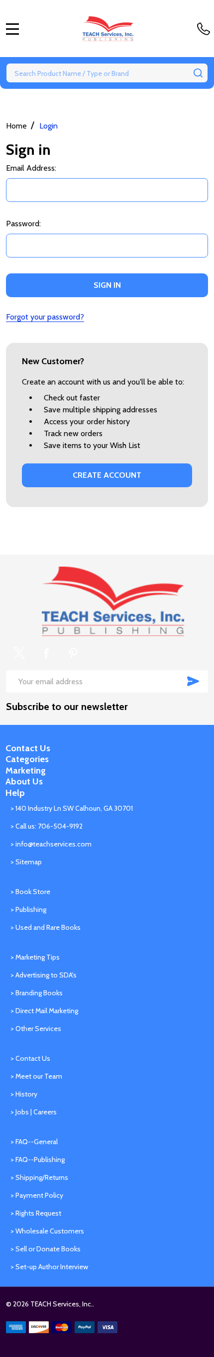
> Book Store (30, 891)
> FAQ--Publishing (37, 1159)
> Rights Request (35, 1213)
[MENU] (12, 28)
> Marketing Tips (35, 957)
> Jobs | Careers (33, 1111)
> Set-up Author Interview (49, 1266)
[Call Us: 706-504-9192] (205, 28)
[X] (19, 653)
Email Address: (31, 168)
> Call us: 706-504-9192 (46, 826)
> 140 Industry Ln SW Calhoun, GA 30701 (71, 808)
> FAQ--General (34, 1141)
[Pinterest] (73, 653)
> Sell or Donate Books (45, 1248)
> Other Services (35, 1028)
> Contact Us (30, 1058)
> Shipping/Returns (39, 1177)
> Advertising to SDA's (43, 974)
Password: (23, 223)
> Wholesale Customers (47, 1231)
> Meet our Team (36, 1076)
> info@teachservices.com (51, 844)
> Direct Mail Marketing (44, 1010)
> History (23, 1094)
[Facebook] (46, 653)
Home (16, 125)
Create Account (107, 475)
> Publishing (28, 909)
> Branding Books (36, 992)
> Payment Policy (36, 1195)
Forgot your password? (45, 317)
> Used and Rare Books (45, 927)
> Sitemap (26, 861)
